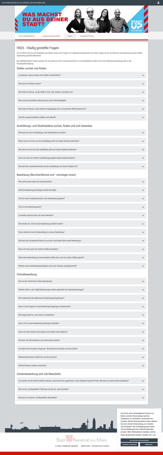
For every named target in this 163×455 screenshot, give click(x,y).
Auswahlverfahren (51, 36)
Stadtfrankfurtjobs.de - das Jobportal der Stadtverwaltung (23, 3)
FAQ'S (70, 36)
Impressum (85, 446)
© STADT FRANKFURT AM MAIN (66, 446)
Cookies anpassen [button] (130, 444)
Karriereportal (87, 36)
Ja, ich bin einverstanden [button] (139, 440)
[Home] (81, 20)
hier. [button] (154, 435)
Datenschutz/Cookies (100, 446)
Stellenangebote (27, 36)
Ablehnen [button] (148, 444)
